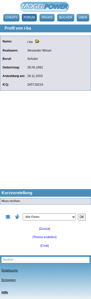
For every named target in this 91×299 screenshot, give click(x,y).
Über (83, 17)
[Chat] (44, 245)
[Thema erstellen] (44, 237)
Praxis (47, 17)
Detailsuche (10, 270)
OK (82, 217)
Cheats (11, 17)
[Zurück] (44, 229)
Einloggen (9, 280)
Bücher (65, 17)
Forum (29, 17)
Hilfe (5, 292)
